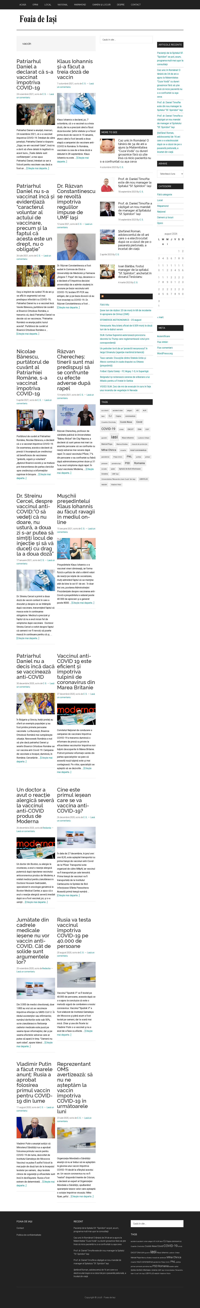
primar (147, 457)
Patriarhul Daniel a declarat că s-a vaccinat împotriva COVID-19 (35, 74)
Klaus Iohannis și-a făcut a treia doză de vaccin (75, 69)
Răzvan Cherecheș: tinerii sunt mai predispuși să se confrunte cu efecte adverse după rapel (75, 369)
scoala (104, 469)
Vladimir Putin (116, 485)
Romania (139, 463)
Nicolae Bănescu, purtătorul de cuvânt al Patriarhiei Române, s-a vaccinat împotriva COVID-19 (33, 372)
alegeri (129, 410)
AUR (144, 410)
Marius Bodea (122, 444)
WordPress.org (165, 353)
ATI (137, 410)
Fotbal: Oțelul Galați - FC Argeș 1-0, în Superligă (124, 371)
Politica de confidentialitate (29, 1235)
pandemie (105, 457)
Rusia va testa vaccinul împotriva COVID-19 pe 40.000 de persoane (74, 933)
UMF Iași (115, 474)
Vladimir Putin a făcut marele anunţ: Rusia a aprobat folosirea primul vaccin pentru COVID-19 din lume (35, 1082)
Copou (118, 416)
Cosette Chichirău (108, 422)
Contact (20, 1228)
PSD (127, 463)
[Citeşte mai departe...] (37, 168)
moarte (123, 450)
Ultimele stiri (113, 296)
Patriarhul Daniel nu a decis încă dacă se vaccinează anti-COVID (36, 666)
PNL (129, 456)
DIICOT (131, 429)
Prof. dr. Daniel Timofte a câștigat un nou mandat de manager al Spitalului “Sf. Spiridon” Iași (135, 209)
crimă (121, 429)
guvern (104, 438)
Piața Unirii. (117, 457)
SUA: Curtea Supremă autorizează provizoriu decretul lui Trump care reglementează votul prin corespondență (124, 339)
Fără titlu (104, 304)
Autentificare (163, 336)
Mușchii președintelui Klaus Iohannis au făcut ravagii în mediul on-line (76, 509)
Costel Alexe (126, 422)
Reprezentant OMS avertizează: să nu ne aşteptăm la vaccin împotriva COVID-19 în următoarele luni (75, 1087)
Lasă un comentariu (26, 831)
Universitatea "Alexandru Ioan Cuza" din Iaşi (118, 479)
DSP (147, 429)
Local (160, 200)
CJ (110, 416)
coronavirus (130, 416)
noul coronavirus (138, 450)
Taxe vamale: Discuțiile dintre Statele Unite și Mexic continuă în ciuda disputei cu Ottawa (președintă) (123, 362)
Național (161, 211)
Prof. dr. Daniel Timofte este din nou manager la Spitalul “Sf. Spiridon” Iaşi (134, 182)
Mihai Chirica (108, 450)
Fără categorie (164, 194)
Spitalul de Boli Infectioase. (130, 469)
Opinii (160, 223)
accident (104, 410)
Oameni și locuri (165, 217)
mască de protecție (139, 444)
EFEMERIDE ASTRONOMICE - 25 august (120, 320)
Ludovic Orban (143, 438)
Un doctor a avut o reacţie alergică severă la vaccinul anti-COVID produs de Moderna (35, 805)
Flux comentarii (165, 347)
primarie (104, 464)
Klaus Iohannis (128, 438)
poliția (138, 457)
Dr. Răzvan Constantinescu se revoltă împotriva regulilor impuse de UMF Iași (76, 202)
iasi (114, 436)
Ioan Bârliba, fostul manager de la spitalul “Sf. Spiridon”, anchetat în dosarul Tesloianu (135, 271)
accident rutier (118, 410)
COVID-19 (108, 429)
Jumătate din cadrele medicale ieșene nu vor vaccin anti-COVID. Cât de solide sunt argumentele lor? (34, 941)
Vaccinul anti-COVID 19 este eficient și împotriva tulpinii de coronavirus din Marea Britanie (76, 671)
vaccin (104, 484)
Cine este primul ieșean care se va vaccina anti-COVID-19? (74, 800)
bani (103, 416)
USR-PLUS (144, 479)
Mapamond (163, 206)
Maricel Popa (106, 444)
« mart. (160, 317)
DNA (139, 429)
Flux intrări (162, 342)
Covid (139, 422)
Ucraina (104, 474)
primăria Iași (116, 464)
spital (113, 469)
